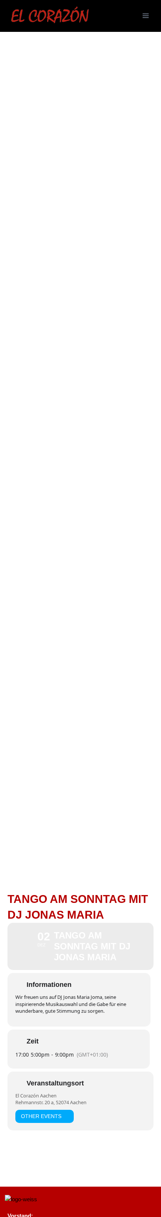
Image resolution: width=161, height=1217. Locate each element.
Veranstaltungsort (55, 1083)
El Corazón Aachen (36, 1095)
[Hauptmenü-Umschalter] (146, 16)
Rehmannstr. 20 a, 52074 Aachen (50, 1102)
